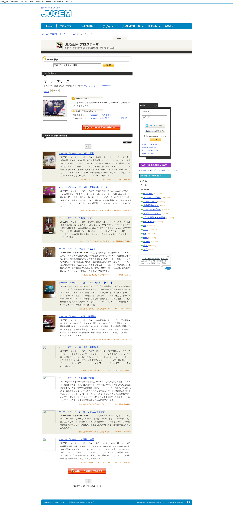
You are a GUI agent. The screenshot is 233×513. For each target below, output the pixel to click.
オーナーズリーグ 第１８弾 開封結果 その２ (83, 187)
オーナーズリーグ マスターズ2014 (77, 249)
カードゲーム (150, 201)
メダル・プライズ (152, 213)
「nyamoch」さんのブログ (99, 115)
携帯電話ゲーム (151, 205)
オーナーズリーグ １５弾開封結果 (76, 378)
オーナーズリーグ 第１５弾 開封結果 (79, 347)
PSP (145, 237)
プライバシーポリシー (59, 502)
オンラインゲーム (152, 197)
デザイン (108, 26)
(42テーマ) (165, 210)
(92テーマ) (152, 246)
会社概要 (79, 502)
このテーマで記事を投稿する (101, 127)
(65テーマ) (170, 218)
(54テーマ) (151, 226)
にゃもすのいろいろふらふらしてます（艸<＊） (159, 170)
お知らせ (170, 26)
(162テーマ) (151, 234)
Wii (144, 225)
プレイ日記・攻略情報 (154, 217)
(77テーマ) (152, 238)
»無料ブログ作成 (148, 153)
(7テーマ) (151, 250)
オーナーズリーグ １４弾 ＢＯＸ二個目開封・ (83, 412)
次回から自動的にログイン (156, 136)
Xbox (145, 229)
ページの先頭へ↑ (188, 502)
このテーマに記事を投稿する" (87, 471)
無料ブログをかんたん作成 (50, 8)
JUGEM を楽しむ (132, 26)
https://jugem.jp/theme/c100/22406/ (97, 86)
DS (144, 233)
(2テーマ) (165, 214)
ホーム (49, 26)
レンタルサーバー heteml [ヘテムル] (155, 259)
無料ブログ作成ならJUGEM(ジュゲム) (56, 15)
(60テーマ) (163, 206)
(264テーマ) (166, 198)
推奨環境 (72, 502)
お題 (145, 249)
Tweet (46, 92)
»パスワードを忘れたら (150, 150)
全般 (145, 245)
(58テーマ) (154, 242)
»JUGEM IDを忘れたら (150, 147)
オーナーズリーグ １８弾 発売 (75, 218)
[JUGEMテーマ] (120, 38)
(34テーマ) (153, 230)
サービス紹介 (87, 26)
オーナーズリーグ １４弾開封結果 (76, 439)
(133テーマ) (158, 194)
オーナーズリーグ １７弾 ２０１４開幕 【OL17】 (86, 282)
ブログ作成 (66, 26)
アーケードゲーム (152, 209)
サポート (153, 26)
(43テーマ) (161, 202)
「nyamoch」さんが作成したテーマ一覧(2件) (107, 118)
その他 (146, 241)
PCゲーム (148, 193)
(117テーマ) (158, 222)
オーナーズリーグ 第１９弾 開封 (76, 153)
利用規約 (47, 502)
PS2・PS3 (148, 221)
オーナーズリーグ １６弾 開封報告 (77, 316)
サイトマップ (89, 502)
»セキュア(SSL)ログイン (150, 144)
